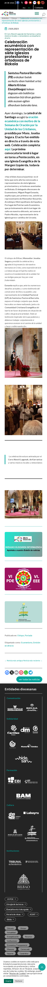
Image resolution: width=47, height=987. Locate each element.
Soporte (10, 953)
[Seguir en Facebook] (18, 2)
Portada (28, 635)
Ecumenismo (26, 642)
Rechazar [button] (18, 981)
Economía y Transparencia (17, 945)
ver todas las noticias (29, 679)
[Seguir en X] (22, 2)
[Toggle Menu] (37, 13)
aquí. (8, 149)
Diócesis (10, 928)
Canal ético (24, 953)
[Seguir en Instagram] (26, 2)
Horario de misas (13, 914)
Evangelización (13, 937)
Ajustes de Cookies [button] (18, 973)
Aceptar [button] (8, 981)
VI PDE (10, 899)
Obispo (20, 635)
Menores (10, 949)
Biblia (9, 919)
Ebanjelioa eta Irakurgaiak (17, 909)
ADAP (32, 914)
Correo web (25, 949)
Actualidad (11, 932)
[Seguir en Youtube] (30, 2)
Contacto (39, 7)
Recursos (28, 937)
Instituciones (12, 941)
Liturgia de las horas (15, 904)
